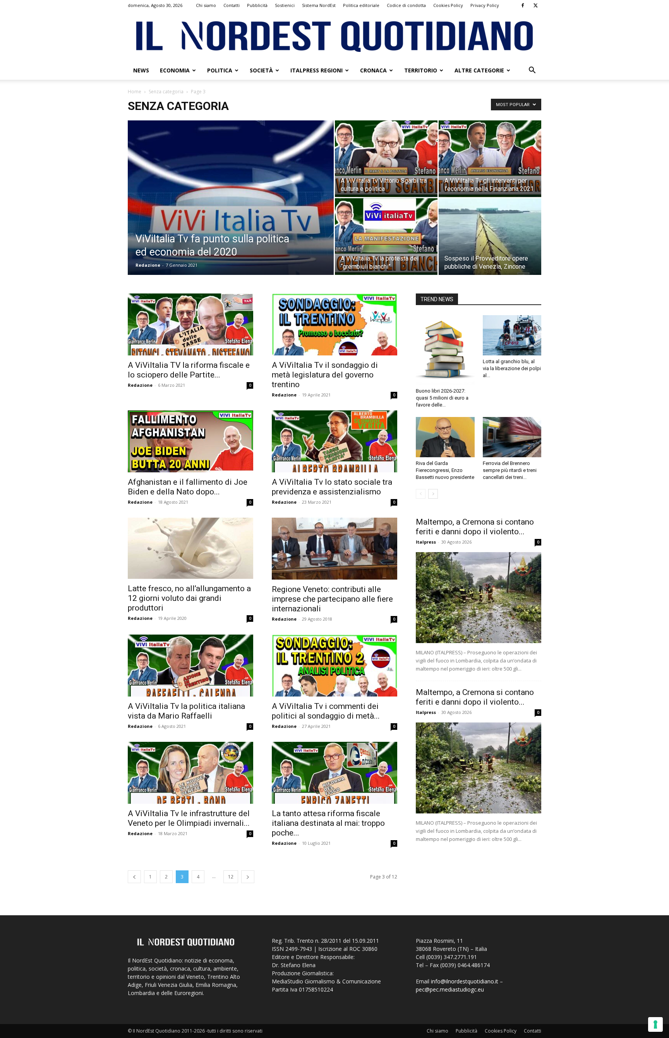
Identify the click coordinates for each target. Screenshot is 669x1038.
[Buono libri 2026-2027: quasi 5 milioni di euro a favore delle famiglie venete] (445, 350)
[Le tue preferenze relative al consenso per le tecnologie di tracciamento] (655, 1024)
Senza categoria (166, 91)
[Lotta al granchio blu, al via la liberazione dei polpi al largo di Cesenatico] (512, 335)
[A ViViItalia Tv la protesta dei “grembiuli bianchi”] (386, 236)
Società (261, 70)
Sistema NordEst (319, 5)
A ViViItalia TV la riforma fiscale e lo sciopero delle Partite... (189, 369)
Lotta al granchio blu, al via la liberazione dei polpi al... (512, 368)
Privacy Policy (484, 5)
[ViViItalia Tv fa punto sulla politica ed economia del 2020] (231, 209)
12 (230, 876)
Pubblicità (257, 5)
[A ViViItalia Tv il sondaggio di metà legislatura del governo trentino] (334, 324)
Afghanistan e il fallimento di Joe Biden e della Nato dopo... (187, 486)
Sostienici (285, 5)
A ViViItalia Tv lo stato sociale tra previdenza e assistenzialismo (332, 486)
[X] (535, 5)
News (141, 70)
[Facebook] (522, 5)
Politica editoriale (361, 5)
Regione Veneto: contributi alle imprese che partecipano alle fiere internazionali (332, 599)
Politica (219, 70)
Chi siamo (206, 5)
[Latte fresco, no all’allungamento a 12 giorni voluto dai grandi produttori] (190, 548)
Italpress (426, 542)
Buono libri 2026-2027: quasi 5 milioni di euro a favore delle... (442, 398)
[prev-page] (134, 876)
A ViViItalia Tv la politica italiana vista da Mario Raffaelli (186, 711)
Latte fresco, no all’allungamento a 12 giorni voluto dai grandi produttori (189, 598)
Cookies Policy (448, 5)
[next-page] (247, 876)
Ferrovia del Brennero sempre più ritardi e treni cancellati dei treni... (510, 470)
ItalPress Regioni (316, 70)
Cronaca (373, 70)
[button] (532, 71)
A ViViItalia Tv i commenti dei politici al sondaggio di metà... (326, 711)
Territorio (420, 70)
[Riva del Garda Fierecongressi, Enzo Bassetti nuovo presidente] (445, 437)
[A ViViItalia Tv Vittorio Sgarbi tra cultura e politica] (386, 158)
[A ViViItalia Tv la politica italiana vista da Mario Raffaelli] (190, 666)
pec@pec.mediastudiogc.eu (450, 989)
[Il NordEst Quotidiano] (334, 36)
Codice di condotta (406, 5)
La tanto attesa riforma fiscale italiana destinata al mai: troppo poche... (328, 823)
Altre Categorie (479, 70)
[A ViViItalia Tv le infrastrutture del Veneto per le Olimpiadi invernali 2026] (190, 773)
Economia (175, 70)
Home (134, 91)
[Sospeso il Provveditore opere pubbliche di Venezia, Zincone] (490, 236)
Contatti (231, 5)
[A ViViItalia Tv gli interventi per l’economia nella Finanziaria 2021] (490, 158)
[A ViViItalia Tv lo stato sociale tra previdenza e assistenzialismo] (334, 441)
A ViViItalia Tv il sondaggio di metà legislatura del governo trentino (325, 374)
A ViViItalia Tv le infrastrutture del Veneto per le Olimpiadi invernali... (189, 818)
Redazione (148, 265)
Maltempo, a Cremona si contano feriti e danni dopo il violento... (475, 526)
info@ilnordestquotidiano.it (464, 981)
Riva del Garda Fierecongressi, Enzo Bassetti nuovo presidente (445, 470)
